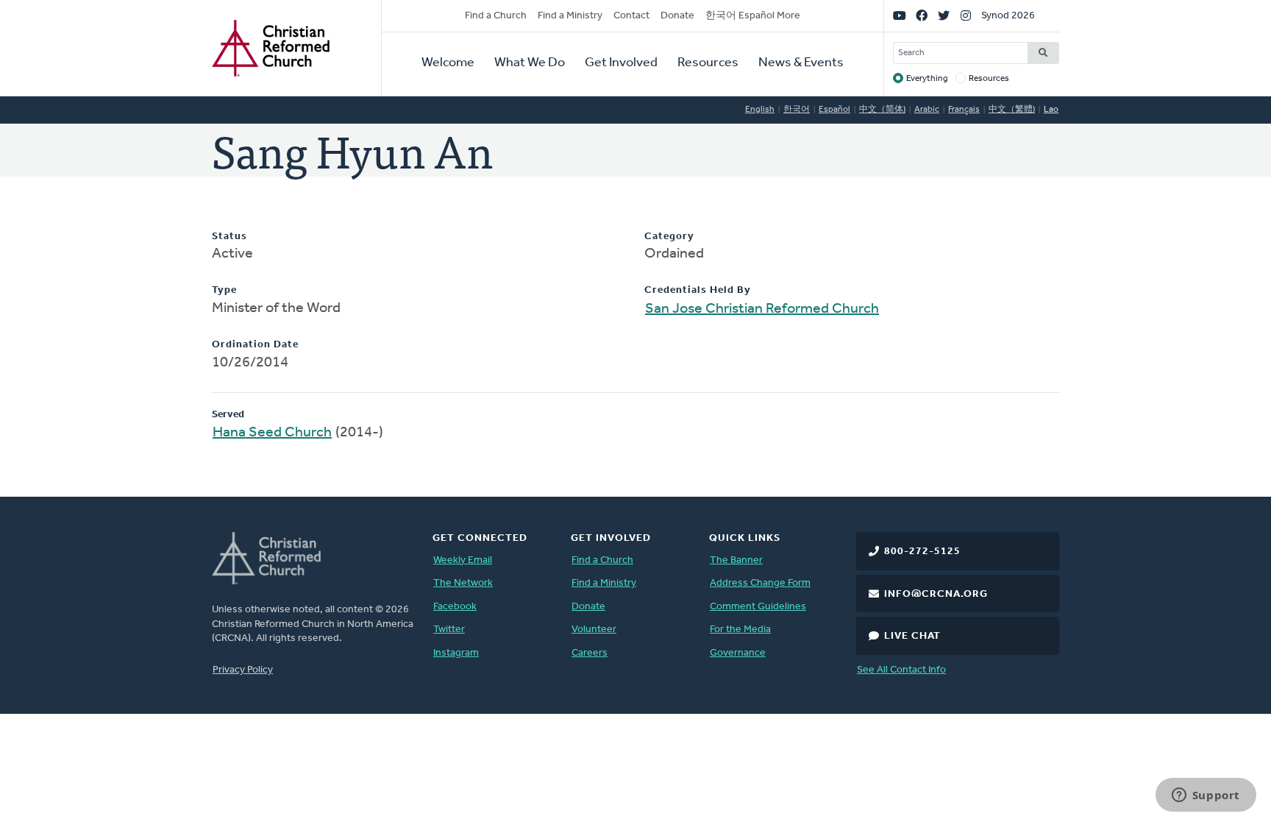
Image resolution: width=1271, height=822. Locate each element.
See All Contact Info (901, 670)
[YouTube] (899, 16)
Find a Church (496, 15)
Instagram (456, 653)
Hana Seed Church (272, 432)
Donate (677, 15)
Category (669, 236)
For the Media (740, 629)
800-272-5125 (922, 551)
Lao (1051, 109)
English (760, 109)
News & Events (801, 63)
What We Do (529, 63)
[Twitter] (943, 16)
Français (964, 109)
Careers (590, 653)
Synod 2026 (1008, 15)
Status (229, 236)
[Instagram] (965, 16)
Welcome (447, 63)
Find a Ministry (570, 15)
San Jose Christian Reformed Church (762, 309)
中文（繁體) (1012, 109)
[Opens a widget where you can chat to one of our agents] (1205, 796)
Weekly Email (462, 560)
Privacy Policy (243, 670)
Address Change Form (760, 583)
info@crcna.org (936, 594)
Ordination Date (255, 344)
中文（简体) (882, 109)
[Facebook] (921, 16)
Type (224, 290)
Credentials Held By (697, 290)
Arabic (926, 109)
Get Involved (621, 63)
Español (834, 109)
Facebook (455, 606)
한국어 (796, 109)
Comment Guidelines (758, 606)
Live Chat (912, 636)
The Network (463, 583)
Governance (738, 653)
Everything (927, 78)
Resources (707, 63)
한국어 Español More (752, 15)
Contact (631, 15)
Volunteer (594, 629)
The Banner (736, 560)
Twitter (449, 629)
